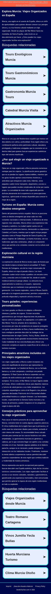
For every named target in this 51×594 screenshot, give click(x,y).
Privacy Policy (40, 586)
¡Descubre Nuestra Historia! (23, 586)
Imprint (8, 586)
